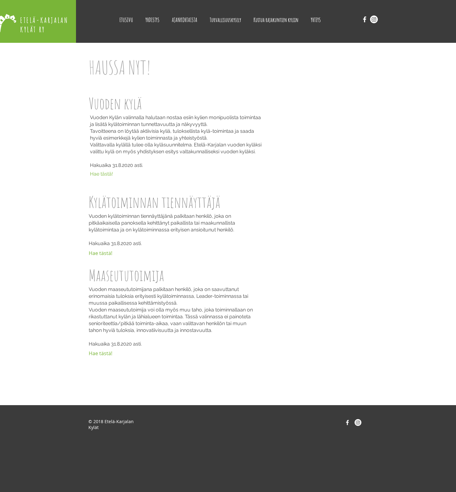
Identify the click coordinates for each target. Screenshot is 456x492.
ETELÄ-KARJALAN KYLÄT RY (44, 25)
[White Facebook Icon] (365, 19)
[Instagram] (374, 19)
